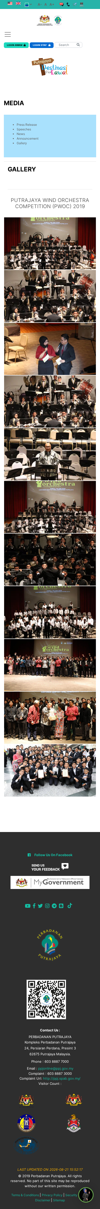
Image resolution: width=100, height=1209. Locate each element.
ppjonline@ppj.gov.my (55, 1068)
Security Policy (76, 1195)
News (21, 134)
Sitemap (59, 1200)
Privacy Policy (52, 1195)
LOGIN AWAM (14, 45)
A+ (51, 4)
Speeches (24, 129)
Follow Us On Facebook (53, 855)
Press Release (27, 125)
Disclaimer (42, 1200)
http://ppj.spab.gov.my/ (62, 1078)
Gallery (22, 143)
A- (40, 4)
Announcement (27, 138)
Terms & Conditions (25, 1195)
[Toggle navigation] (8, 34)
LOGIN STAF (40, 45)
